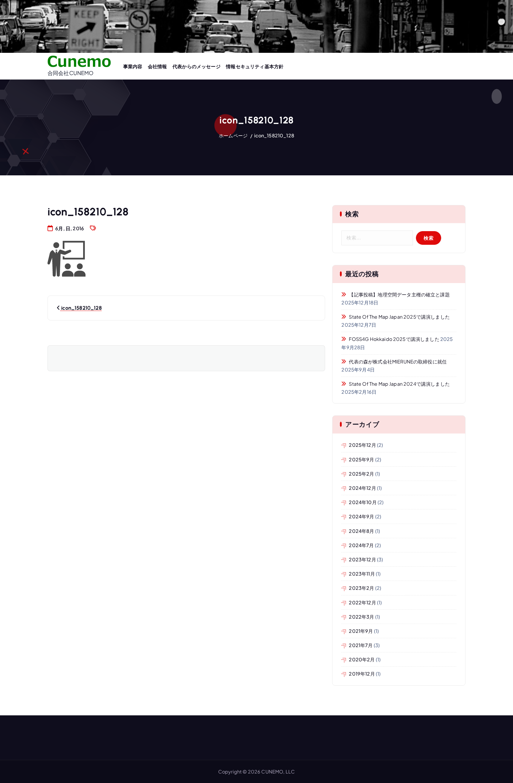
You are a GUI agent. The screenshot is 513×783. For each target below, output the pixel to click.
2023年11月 (362, 574)
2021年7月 (361, 645)
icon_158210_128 (274, 135)
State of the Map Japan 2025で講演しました (399, 317)
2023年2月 (361, 588)
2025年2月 (361, 474)
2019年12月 (362, 674)
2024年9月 (361, 516)
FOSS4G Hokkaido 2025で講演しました (394, 339)
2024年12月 (362, 488)
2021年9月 (361, 631)
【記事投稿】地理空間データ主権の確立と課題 (399, 294)
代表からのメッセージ (196, 66)
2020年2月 (362, 659)
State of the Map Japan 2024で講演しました (399, 384)
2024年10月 (362, 502)
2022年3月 (361, 617)
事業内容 (132, 66)
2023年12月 (362, 559)
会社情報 (157, 66)
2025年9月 (361, 459)
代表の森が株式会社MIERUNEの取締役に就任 (398, 361)
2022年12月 (362, 602)
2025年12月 (362, 445)
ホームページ (233, 135)
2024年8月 (361, 531)
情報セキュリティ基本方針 (255, 66)
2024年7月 (361, 545)
